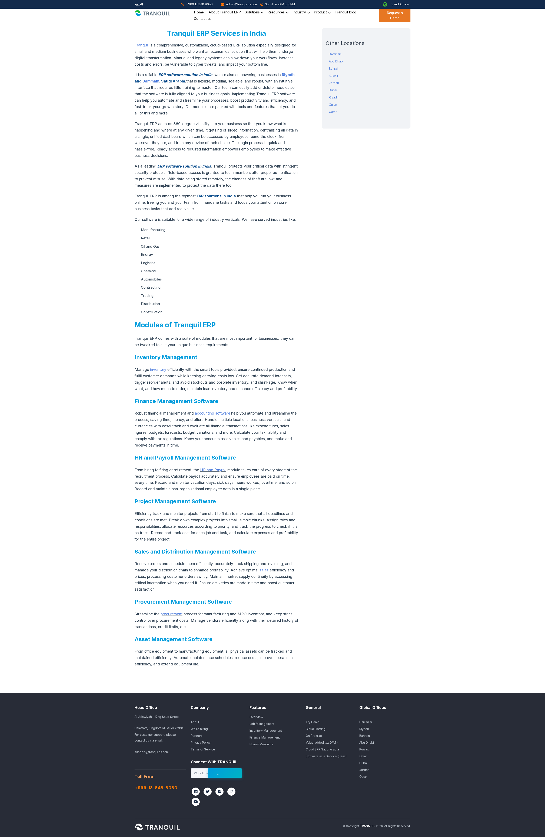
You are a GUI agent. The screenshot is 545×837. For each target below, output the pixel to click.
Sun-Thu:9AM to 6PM (280, 4)
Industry (299, 12)
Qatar (333, 112)
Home (199, 12)
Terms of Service (203, 749)
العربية (139, 4)
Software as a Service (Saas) (326, 756)
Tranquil (142, 45)
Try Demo (313, 722)
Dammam (150, 81)
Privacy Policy (201, 742)
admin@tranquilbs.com (242, 4)
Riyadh (288, 74)
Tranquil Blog (345, 12)
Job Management (262, 724)
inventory (158, 369)
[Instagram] (231, 792)
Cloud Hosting (316, 729)
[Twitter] (208, 792)
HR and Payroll (213, 470)
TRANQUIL (367, 826)
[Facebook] (219, 792)
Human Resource (262, 744)
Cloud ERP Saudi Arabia (322, 749)
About (195, 722)
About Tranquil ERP (225, 12)
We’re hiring (199, 729)
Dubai (333, 90)
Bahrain (334, 68)
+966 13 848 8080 (199, 4)
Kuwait (333, 76)
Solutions (252, 12)
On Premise (314, 735)
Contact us (202, 18)
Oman (333, 104)
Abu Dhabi (336, 61)
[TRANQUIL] (157, 827)
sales (264, 570)
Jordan (334, 83)
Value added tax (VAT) (322, 742)
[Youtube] (196, 802)
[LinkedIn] (196, 792)
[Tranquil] (153, 13)
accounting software (212, 413)
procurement (171, 614)
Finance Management (265, 737)
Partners (196, 735)
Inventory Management (266, 730)
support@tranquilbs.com (152, 752)
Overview (256, 717)
